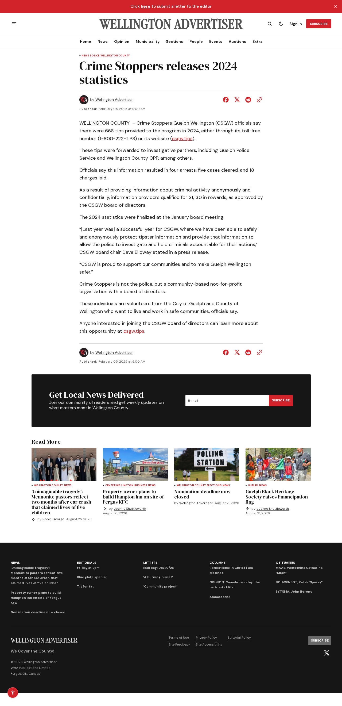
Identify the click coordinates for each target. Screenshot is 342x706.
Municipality (148, 41)
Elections (214, 485)
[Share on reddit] (248, 99)
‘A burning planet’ (158, 577)
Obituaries (285, 563)
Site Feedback (179, 644)
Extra (257, 41)
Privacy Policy (206, 637)
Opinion (121, 41)
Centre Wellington (119, 485)
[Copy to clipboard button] (258, 99)
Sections (174, 41)
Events (215, 41)
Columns (217, 563)
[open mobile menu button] (14, 24)
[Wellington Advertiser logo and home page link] (171, 23)
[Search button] (269, 24)
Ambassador (219, 597)
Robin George (53, 519)
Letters (150, 563)
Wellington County (115, 56)
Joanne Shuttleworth (130, 509)
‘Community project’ (160, 586)
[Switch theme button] (281, 24)
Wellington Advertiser (114, 99)
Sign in (295, 23)
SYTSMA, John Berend (294, 591)
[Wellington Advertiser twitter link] (326, 653)
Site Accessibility (209, 644)
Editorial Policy (239, 637)
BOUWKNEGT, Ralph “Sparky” (299, 582)
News (103, 41)
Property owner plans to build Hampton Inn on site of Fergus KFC (36, 597)
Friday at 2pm (88, 568)
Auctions (237, 41)
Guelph (253, 485)
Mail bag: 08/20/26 (158, 568)
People (196, 41)
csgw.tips (182, 138)
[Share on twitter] (237, 99)
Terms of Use (179, 637)
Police (94, 56)
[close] (335, 6)
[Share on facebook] (226, 99)
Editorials (86, 563)
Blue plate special (91, 577)
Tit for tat (85, 586)
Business (140, 485)
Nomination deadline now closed (38, 612)
